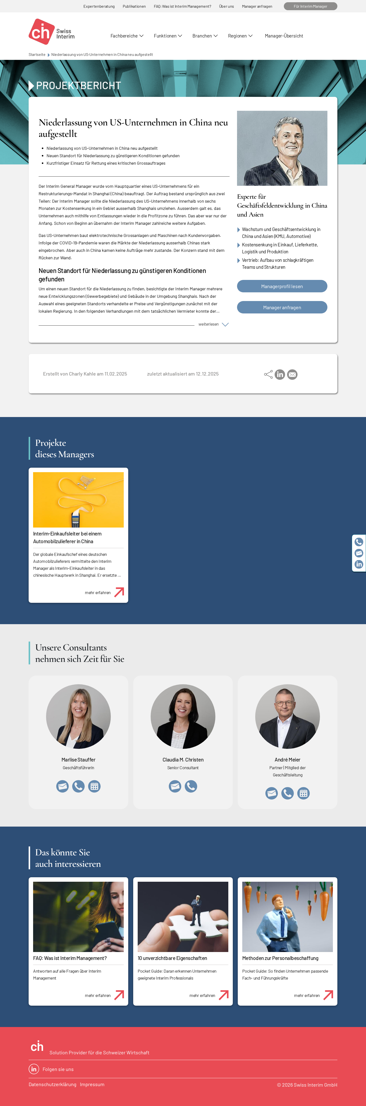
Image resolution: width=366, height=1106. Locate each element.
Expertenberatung (99, 6)
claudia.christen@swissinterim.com (175, 786)
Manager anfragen (257, 6)
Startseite (37, 54)
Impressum (92, 1084)
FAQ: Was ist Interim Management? (182, 6)
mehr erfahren (98, 592)
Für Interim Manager (310, 6)
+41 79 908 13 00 (78, 786)
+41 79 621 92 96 (287, 793)
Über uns (226, 6)
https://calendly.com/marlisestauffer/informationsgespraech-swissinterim (94, 786)
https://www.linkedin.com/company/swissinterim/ (359, 564)
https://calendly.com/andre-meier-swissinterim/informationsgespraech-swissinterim (303, 793)
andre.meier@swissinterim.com (271, 793)
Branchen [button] (202, 35)
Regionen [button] (237, 35)
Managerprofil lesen (282, 286)
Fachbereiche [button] (124, 35)
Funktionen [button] (165, 35)
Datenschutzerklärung (52, 1084)
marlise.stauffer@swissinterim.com (62, 786)
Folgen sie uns (58, 1069)
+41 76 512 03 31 (191, 786)
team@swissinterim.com (359, 553)
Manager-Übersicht (284, 35)
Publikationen (134, 6)
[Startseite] (51, 32)
